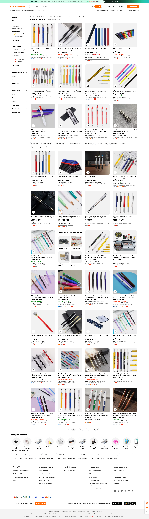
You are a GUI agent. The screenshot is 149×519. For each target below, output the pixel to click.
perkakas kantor (113, 458)
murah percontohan (102, 143)
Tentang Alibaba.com (19, 467)
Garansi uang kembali (44, 473)
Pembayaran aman (43, 470)
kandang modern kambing (98, 458)
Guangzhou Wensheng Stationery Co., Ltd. (96, 303)
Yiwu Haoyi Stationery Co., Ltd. (66, 57)
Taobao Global (81, 511)
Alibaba (32, 16)
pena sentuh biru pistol (74, 143)
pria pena (114, 143)
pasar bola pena (89, 143)
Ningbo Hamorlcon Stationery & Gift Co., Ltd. (97, 59)
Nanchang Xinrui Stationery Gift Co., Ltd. (41, 57)
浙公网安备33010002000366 (103, 516)
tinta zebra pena (60, 143)
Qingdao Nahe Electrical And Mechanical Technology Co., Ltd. (125, 137)
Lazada (74, 511)
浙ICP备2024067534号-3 (118, 516)
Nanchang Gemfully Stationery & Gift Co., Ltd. (43, 223)
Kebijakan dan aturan (43, 487)
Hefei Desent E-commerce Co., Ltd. (67, 343)
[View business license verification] (90, 516)
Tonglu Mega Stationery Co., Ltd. (39, 97)
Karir (14, 480)
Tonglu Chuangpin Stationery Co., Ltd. (41, 183)
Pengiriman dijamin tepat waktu (46, 477)
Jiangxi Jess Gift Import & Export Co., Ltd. (96, 137)
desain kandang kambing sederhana (66, 458)
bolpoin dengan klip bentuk (78, 454)
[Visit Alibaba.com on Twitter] (122, 491)
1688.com (56, 511)
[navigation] (19, 223)
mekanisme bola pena (127, 454)
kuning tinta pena (18, 458)
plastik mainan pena (38, 147)
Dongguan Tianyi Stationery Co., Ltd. (122, 304)
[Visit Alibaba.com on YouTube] (129, 491)
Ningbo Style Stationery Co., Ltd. (66, 304)
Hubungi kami (92, 473)
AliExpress (50, 511)
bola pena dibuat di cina (53, 147)
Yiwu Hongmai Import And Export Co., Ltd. (124, 343)
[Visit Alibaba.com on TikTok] (132, 491)
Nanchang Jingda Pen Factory (66, 137)
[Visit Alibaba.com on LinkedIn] (118, 491)
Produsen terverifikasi (69, 470)
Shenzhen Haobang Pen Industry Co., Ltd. (124, 185)
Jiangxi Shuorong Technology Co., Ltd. (123, 264)
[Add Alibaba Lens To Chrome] (40, 503)
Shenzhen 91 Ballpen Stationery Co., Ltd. (96, 97)
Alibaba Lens (23, 503)
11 (94, 429)
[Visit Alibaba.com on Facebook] (115, 491)
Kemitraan (116, 483)
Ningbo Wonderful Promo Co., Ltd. (94, 263)
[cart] (114, 6)
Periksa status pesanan (120, 477)
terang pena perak (94, 454)
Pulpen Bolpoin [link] (83, 16)
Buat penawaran (68, 473)
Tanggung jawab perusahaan (20, 477)
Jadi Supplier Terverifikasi (121, 480)
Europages (99, 511)
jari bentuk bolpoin (51, 454)
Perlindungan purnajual (44, 480)
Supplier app (77, 503)
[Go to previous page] (70, 429)
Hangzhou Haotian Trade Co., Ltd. (67, 97)
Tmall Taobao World (66, 511)
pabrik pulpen (83, 458)
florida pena (64, 454)
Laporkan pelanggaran (95, 488)
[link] (147, 502)
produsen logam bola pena (110, 454)
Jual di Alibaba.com (119, 470)
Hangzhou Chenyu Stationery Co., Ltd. (95, 183)
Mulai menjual (117, 473)
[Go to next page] (97, 429)
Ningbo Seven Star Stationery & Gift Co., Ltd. (97, 223)
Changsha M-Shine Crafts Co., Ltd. (40, 304)
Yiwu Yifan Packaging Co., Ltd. (93, 343)
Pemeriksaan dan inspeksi (45, 483)
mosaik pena (30, 458)
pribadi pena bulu (38, 454)
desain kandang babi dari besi (45, 458)
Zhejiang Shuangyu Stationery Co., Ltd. (123, 98)
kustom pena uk (47, 143)
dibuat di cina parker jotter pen (21, 454)
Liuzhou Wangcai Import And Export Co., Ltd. (42, 264)
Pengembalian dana (94, 480)
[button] (93, 7)
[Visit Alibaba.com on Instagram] (125, 491)
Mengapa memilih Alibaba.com (21, 470)
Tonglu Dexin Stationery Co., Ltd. (121, 57)
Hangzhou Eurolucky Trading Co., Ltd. (41, 343)
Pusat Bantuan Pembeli (95, 470)
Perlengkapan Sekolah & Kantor (45, 16)
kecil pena (35, 143)
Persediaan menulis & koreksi (63, 16)
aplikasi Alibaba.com (104, 503)
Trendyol (93, 511)
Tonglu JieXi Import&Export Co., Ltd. (40, 137)
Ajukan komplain (93, 477)
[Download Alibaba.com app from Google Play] (130, 503)
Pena (75, 16)
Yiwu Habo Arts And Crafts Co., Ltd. (122, 223)
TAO (88, 511)
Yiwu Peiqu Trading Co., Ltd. (65, 225)
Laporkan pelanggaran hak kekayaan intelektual (98, 484)
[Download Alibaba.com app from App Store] (117, 503)
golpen (123, 143)
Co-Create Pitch (17, 473)
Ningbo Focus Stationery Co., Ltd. (67, 183)
